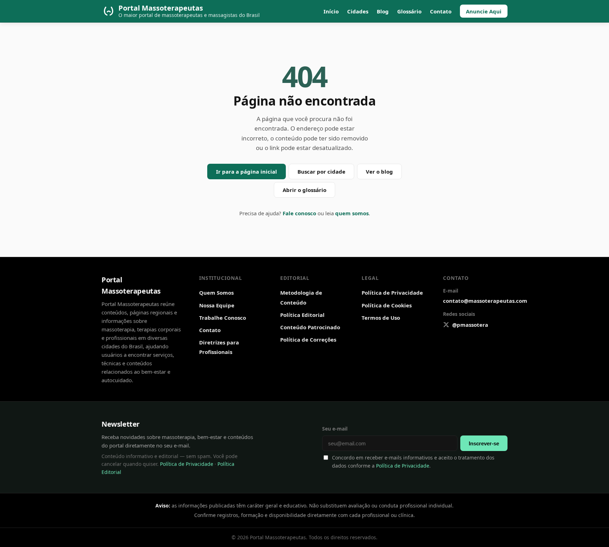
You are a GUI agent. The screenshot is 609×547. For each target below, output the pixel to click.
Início (331, 11)
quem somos (352, 213)
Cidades (357, 11)
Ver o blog (379, 171)
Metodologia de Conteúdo (301, 297)
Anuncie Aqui (484, 11)
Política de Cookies (387, 305)
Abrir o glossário (304, 189)
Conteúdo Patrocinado (310, 327)
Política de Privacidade (392, 292)
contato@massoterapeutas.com (485, 300)
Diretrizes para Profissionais (219, 347)
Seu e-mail (334, 428)
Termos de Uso (381, 317)
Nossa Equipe (216, 305)
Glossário (409, 11)
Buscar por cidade (321, 171)
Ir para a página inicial (246, 171)
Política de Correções (308, 339)
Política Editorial (302, 314)
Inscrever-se (484, 443)
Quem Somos (216, 292)
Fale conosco (299, 213)
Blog (383, 11)
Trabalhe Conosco (222, 317)
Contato (440, 11)
